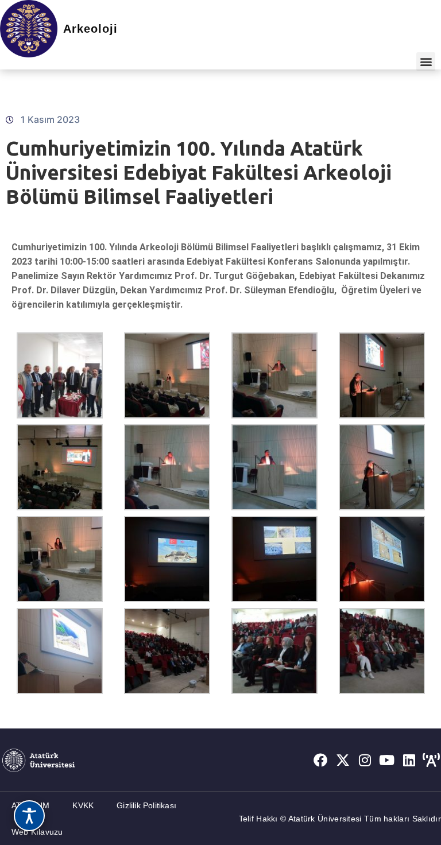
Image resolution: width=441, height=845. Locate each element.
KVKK (83, 805)
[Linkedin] (409, 760)
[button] (425, 61)
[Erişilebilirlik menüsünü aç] (29, 815)
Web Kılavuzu (37, 831)
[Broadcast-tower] (431, 760)
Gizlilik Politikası (146, 805)
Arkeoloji (90, 28)
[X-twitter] (343, 760)
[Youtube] (387, 760)
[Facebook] (320, 760)
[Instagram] (365, 760)
